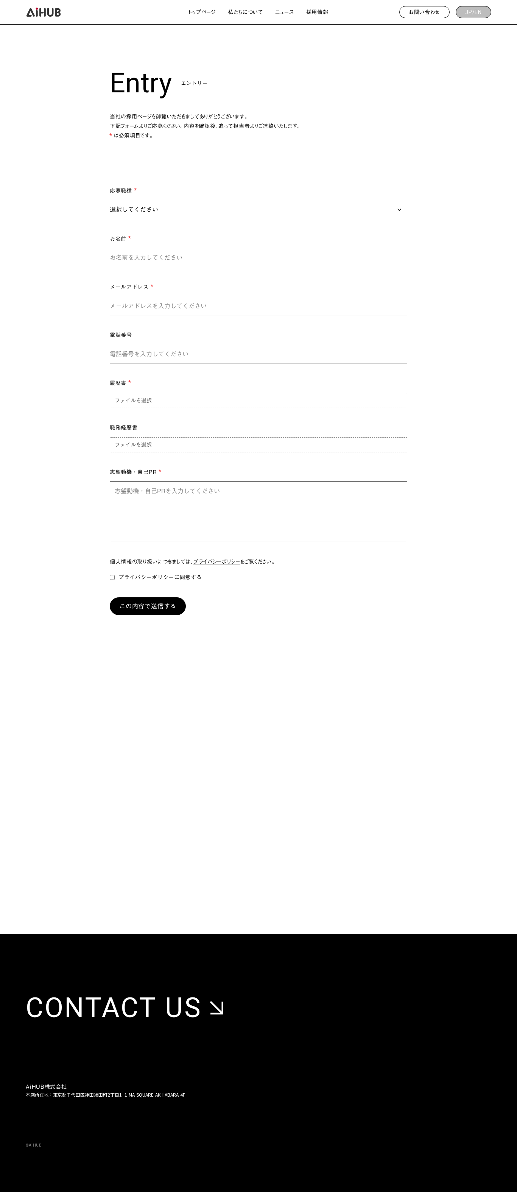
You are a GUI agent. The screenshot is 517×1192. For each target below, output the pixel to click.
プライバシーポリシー (216, 562)
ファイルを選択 (133, 400)
